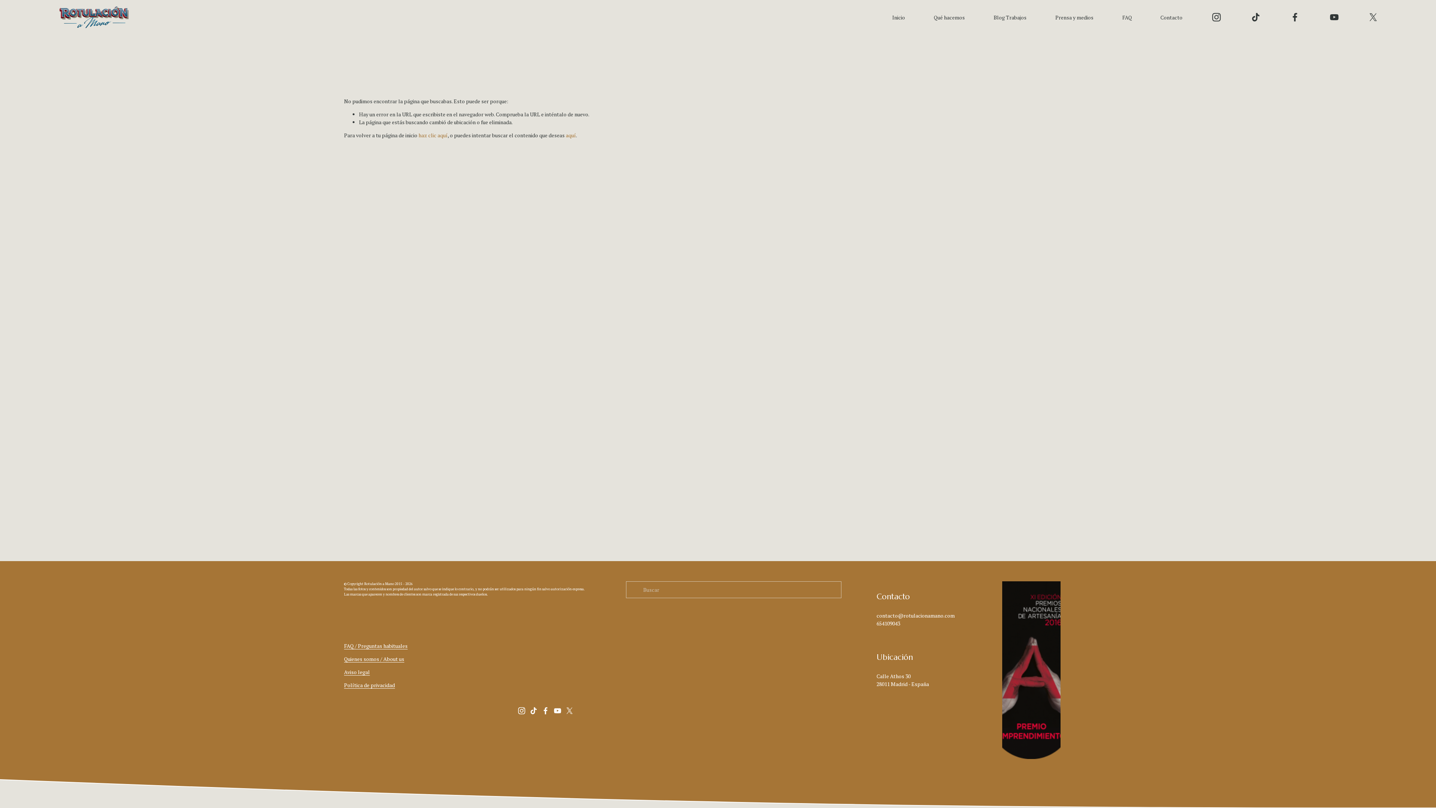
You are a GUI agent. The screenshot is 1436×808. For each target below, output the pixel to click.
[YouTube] (1334, 17)
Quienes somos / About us (374, 658)
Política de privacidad (369, 685)
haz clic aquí (433, 135)
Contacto (1171, 17)
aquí (571, 135)
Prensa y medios (1074, 17)
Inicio (898, 17)
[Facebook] (1295, 17)
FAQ (1127, 17)
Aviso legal (357, 672)
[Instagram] (1216, 17)
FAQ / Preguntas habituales (376, 645)
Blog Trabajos (1010, 17)
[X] (1373, 17)
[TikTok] (1256, 17)
